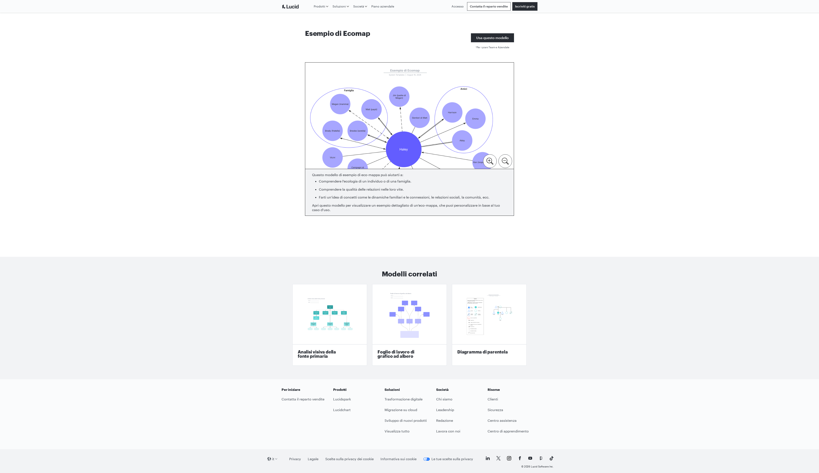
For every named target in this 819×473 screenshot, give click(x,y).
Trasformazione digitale (404, 399)
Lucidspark (342, 399)
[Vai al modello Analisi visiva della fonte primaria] (330, 324)
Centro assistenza (502, 420)
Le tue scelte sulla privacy (452, 459)
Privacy (295, 459)
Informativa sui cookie (398, 459)
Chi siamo (444, 399)
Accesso (458, 6)
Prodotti (319, 6)
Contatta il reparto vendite (489, 6)
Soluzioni (339, 6)
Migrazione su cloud (401, 410)
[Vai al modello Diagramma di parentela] (489, 324)
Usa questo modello (492, 38)
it (273, 459)
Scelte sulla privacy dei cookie (349, 459)
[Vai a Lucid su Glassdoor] (541, 458)
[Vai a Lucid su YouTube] (530, 458)
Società (358, 6)
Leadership (445, 410)
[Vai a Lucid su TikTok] (551, 458)
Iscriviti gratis (525, 6)
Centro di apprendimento (508, 431)
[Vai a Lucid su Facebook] (520, 458)
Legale (313, 459)
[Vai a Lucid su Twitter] (498, 458)
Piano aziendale (382, 6)
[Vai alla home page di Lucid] (297, 6)
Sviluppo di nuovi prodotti (406, 420)
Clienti (493, 399)
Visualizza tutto (397, 431)
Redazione (444, 420)
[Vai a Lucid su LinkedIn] (488, 458)
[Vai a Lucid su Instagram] (509, 458)
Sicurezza (495, 410)
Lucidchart (342, 410)
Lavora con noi (448, 431)
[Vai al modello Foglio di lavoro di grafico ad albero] (409, 324)
